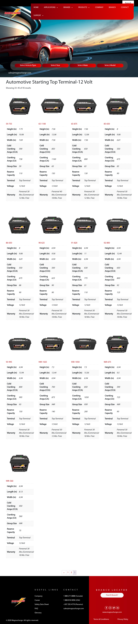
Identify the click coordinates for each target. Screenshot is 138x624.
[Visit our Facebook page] (106, 608)
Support (37, 16)
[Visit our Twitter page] (114, 608)
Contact (125, 7)
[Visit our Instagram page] (110, 608)
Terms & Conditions (101, 619)
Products (82, 7)
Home (36, 7)
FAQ (36, 609)
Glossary (38, 613)
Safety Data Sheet (42, 604)
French (128, 3)
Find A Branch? (112, 595)
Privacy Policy (123, 619)
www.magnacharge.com (112, 612)
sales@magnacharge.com (19, 73)
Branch (112, 7)
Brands (66, 7)
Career (37, 600)
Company (99, 7)
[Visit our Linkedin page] (117, 608)
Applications (49, 7)
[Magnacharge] (13, 15)
